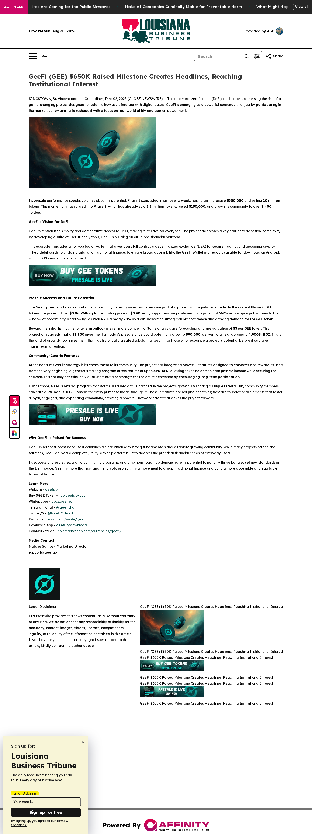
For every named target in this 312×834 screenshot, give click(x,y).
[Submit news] (14, 401)
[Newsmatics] (14, 433)
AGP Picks (13, 7)
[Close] (83, 742)
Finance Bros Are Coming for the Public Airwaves (62, 6)
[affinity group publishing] (14, 422)
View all (301, 6)
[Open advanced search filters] (257, 56)
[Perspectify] (14, 411)
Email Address (25, 793)
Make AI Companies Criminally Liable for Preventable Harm (183, 6)
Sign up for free (46, 812)
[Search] (247, 56)
